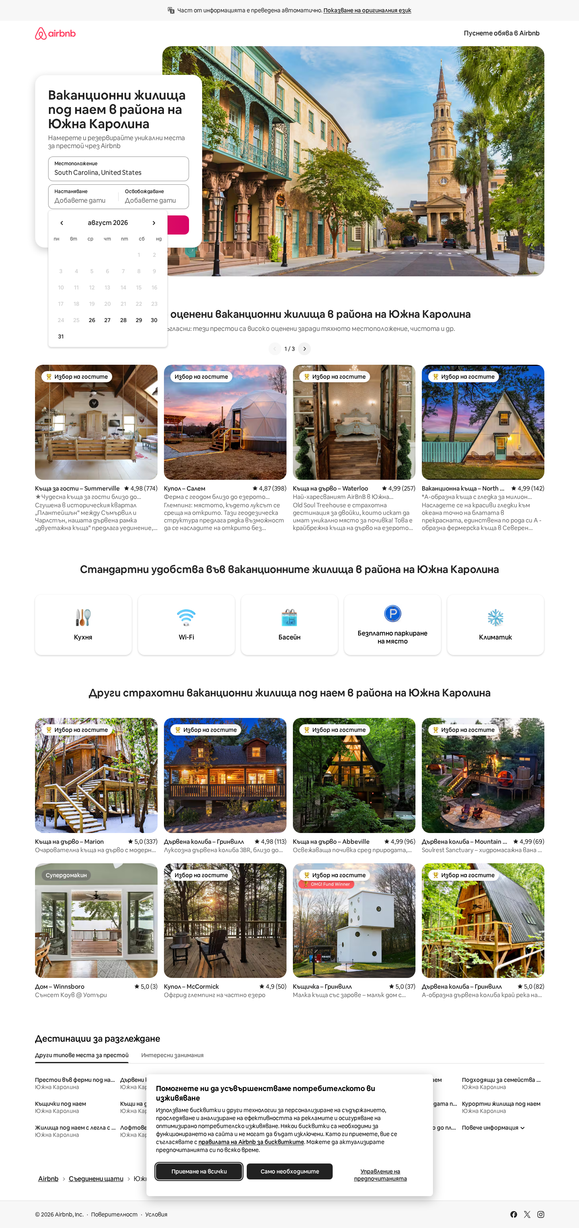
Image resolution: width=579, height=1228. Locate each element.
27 (107, 320)
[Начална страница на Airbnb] (55, 33)
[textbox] (83, 200)
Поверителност (114, 1214)
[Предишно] (275, 348)
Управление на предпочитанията (380, 1175)
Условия (156, 1214)
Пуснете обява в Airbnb (502, 33)
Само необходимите (289, 1171)
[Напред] (304, 348)
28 (123, 320)
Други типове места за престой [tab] (82, 1055)
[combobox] (119, 172)
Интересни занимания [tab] (172, 1055)
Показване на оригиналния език (367, 10)
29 (139, 320)
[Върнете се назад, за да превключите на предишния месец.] (62, 223)
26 (92, 320)
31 (61, 336)
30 (154, 320)
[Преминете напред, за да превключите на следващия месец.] (153, 223)
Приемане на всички (198, 1171)
